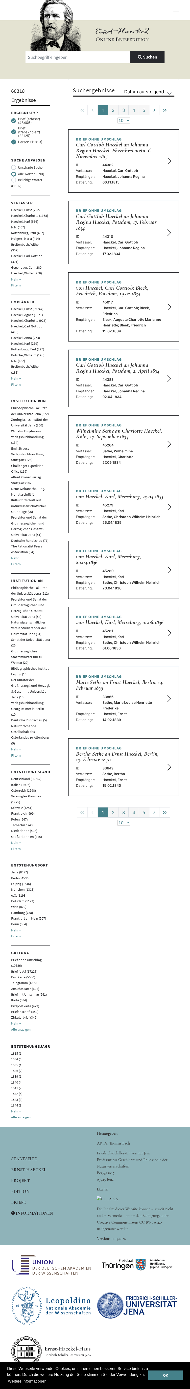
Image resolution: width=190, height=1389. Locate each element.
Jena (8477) (19, 872)
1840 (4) (17, 1082)
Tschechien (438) (23, 825)
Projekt (20, 1180)
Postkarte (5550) (23, 977)
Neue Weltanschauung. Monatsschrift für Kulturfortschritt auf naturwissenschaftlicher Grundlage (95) (28, 500)
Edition (20, 1191)
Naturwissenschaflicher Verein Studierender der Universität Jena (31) (28, 628)
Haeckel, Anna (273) (25, 338)
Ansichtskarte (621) (25, 988)
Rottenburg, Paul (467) (27, 233)
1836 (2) (17, 1070)
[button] (176, 10)
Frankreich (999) (23, 813)
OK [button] (165, 1375)
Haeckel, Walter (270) (26, 273)
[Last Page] (165, 110)
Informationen (34, 1213)
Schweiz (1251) (21, 807)
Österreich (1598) (23, 790)
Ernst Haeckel (28, 1169)
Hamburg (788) (22, 912)
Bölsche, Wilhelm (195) (27, 355)
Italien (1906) (20, 785)
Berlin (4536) (20, 878)
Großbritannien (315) (26, 836)
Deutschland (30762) (26, 779)
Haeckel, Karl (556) (24, 221)
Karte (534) (19, 1000)
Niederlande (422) (24, 830)
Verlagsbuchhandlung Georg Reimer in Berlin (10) (27, 709)
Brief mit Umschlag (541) (29, 994)
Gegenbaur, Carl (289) (27, 267)
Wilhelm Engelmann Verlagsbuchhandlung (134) (27, 437)
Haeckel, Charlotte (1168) (29, 215)
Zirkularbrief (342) (24, 1017)
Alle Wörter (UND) (31, 174)
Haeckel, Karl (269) (24, 343)
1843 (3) (17, 1099)
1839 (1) (17, 1076)
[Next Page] (154, 110)
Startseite (24, 1159)
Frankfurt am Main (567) (28, 918)
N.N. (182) (18, 361)
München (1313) (22, 889)
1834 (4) (17, 1059)
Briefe (18, 1202)
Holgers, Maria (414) (25, 238)
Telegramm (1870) (24, 983)
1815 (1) (17, 1053)
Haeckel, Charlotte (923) (28, 320)
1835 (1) (17, 1065)
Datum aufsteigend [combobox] (144, 91)
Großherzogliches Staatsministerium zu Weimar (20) (26, 657)
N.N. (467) (18, 227)
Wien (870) (18, 907)
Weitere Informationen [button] (27, 1381)
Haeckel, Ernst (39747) (27, 309)
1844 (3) (17, 1105)
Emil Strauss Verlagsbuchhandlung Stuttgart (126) (27, 454)
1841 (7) (17, 1088)
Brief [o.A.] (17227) (24, 971)
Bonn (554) (19, 924)
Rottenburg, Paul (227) (27, 349)
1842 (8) (17, 1093)
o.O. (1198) (18, 895)
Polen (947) (19, 819)
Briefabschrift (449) (24, 1011)
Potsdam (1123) (22, 901)
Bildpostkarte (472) (25, 1006)
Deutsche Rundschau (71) (29, 540)
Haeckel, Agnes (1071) (27, 315)
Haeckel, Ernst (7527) (26, 210)
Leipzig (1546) (21, 884)
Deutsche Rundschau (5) (29, 720)
